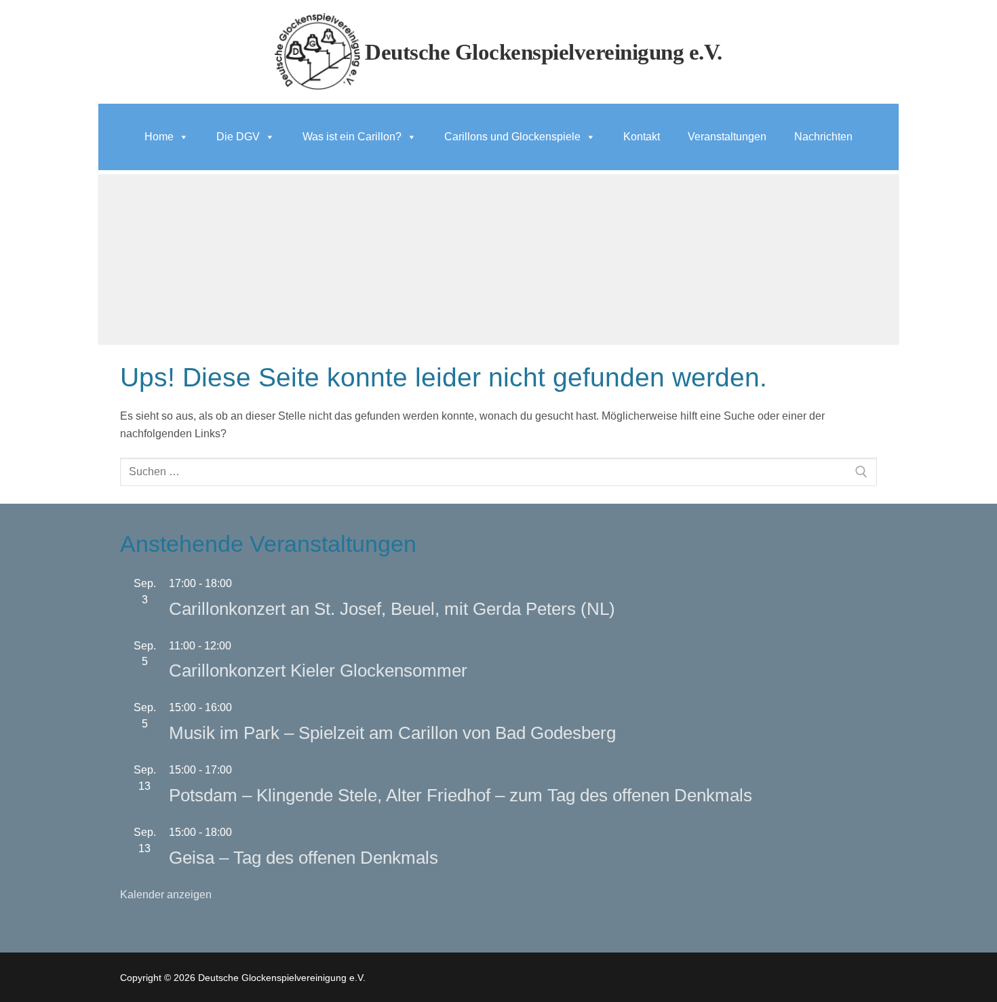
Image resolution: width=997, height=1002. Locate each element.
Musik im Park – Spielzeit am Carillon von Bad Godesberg (392, 732)
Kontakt (641, 136)
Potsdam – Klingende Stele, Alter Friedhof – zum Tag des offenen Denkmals (460, 795)
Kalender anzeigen (166, 894)
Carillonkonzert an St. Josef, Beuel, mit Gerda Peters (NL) (392, 608)
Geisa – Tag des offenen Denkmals (303, 857)
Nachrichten (823, 136)
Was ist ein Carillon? (352, 136)
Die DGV (238, 136)
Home (159, 136)
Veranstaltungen (727, 136)
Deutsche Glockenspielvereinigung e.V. (543, 52)
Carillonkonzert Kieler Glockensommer (318, 670)
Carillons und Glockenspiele (512, 136)
